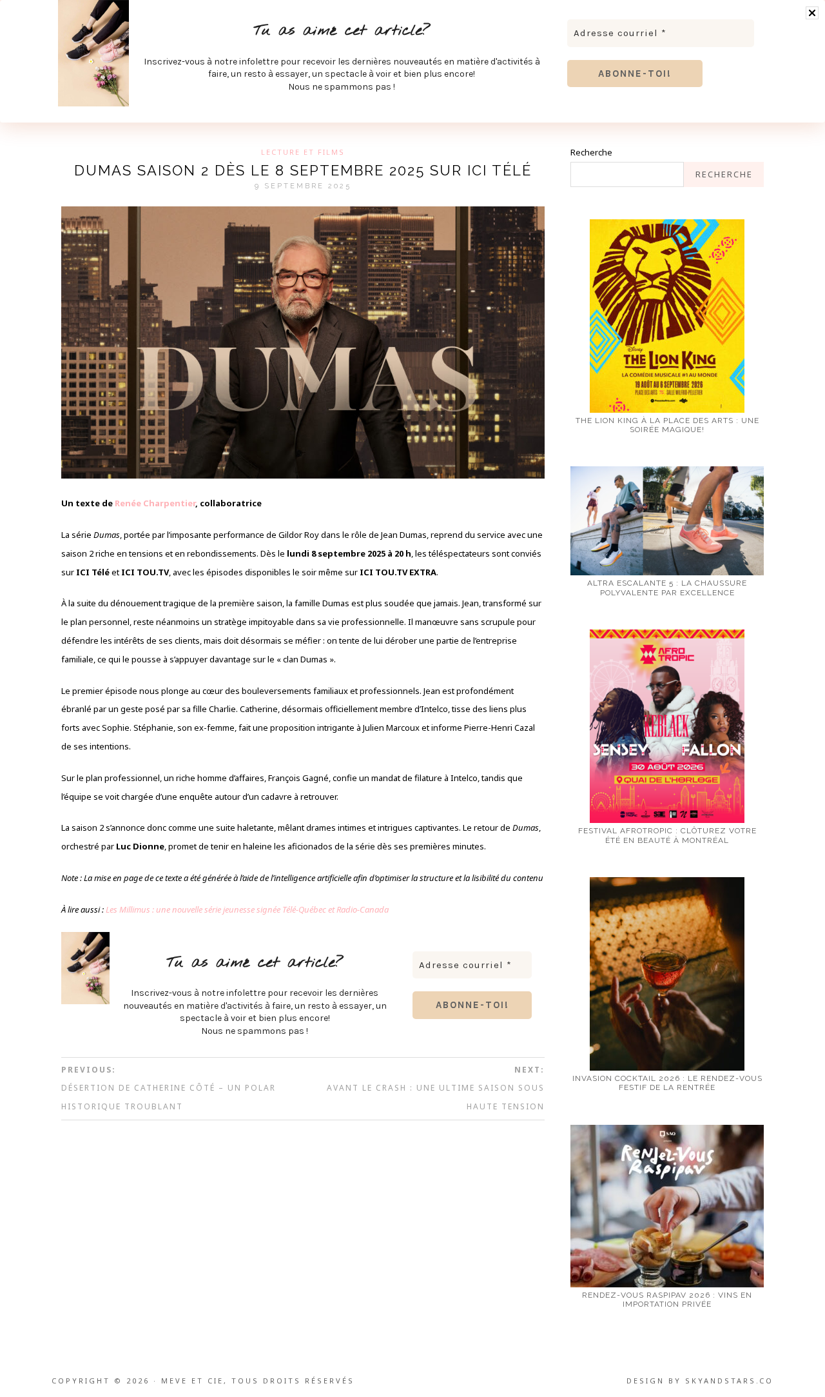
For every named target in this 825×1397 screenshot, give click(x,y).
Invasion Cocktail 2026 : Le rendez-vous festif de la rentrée (667, 1083)
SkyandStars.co (729, 1380)
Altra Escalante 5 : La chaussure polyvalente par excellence (667, 588)
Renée (129, 503)
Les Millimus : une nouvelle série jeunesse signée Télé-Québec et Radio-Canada (247, 909)
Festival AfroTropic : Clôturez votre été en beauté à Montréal (667, 835)
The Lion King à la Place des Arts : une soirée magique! (667, 425)
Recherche (591, 152)
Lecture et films (303, 152)
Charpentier (169, 503)
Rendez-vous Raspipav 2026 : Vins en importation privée (667, 1300)
